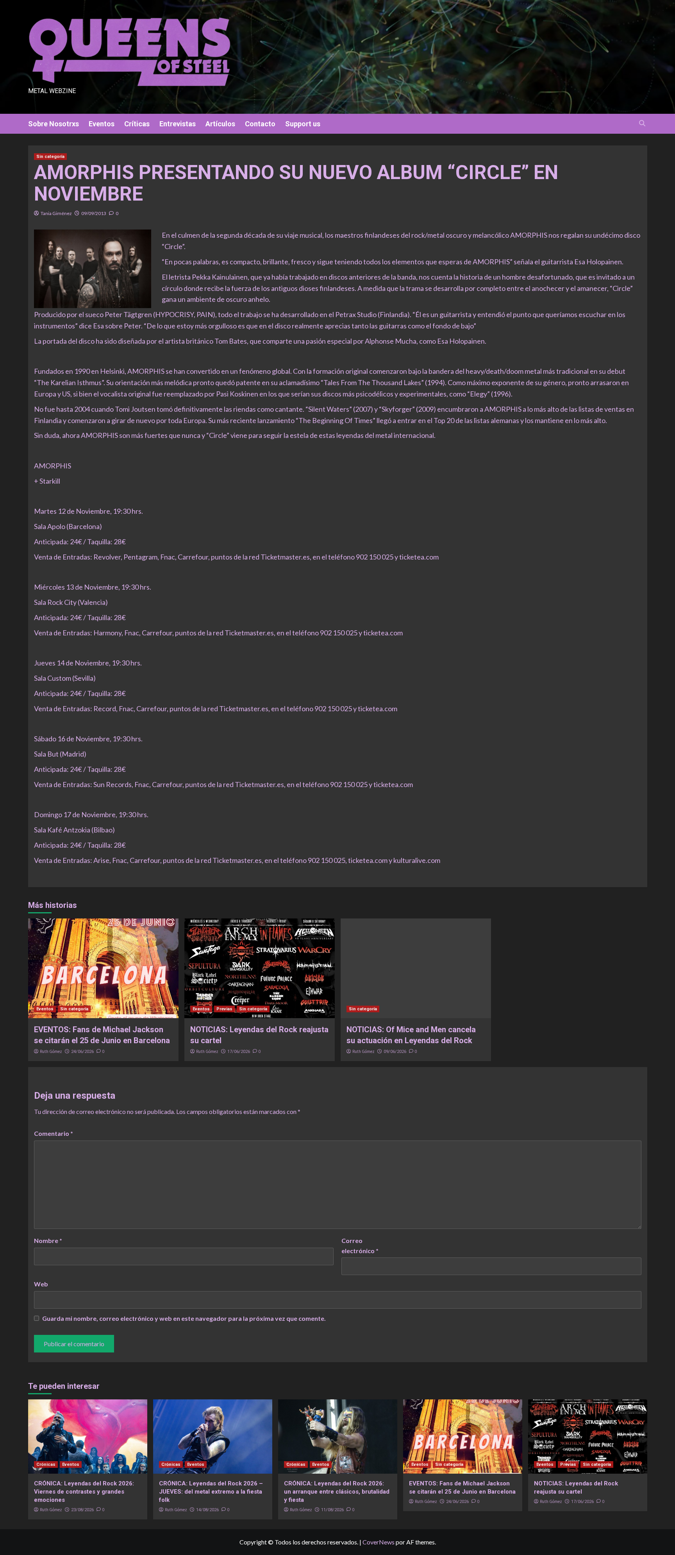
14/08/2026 (207, 1509)
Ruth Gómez (51, 1051)
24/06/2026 (82, 1051)
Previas (224, 1009)
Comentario (53, 1133)
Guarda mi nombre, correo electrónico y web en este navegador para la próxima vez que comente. (184, 1318)
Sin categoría (50, 156)
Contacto (260, 124)
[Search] (642, 123)
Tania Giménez (56, 213)
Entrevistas (177, 124)
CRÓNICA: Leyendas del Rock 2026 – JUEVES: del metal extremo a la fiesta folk (211, 1491)
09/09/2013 (93, 213)
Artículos (220, 124)
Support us (302, 124)
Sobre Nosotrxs (53, 124)
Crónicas (45, 1464)
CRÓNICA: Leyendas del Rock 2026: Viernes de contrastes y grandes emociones (84, 1491)
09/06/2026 (395, 1051)
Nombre (48, 1240)
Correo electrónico (360, 1245)
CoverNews (378, 1542)
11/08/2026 (332, 1509)
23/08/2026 (82, 1509)
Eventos (101, 124)
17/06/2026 (238, 1051)
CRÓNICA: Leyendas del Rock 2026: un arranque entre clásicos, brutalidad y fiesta (336, 1491)
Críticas (137, 124)
